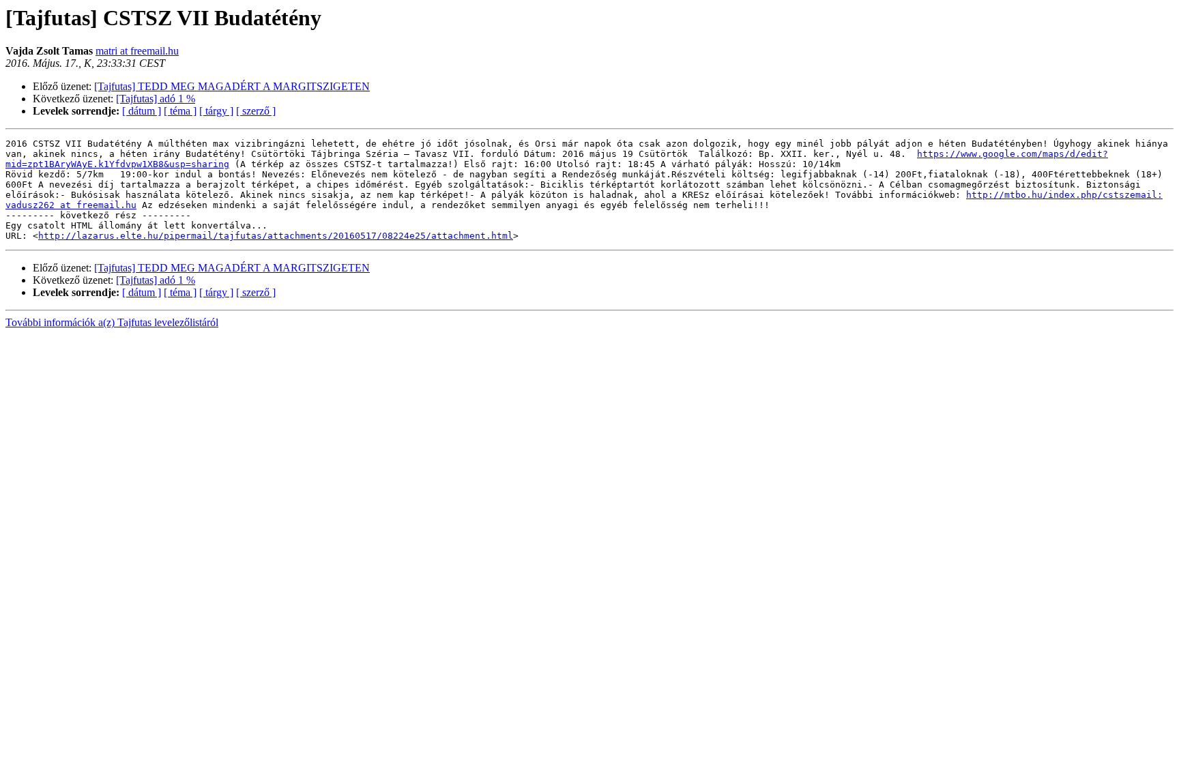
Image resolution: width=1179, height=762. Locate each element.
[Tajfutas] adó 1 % (155, 98)
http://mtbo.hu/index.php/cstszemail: (1064, 195)
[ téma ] (180, 111)
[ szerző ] (256, 111)
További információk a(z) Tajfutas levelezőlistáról (111, 322)
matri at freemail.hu (137, 51)
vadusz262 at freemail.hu (70, 205)
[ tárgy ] (216, 111)
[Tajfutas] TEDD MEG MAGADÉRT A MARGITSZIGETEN (232, 86)
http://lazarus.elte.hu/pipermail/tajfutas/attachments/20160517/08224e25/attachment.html (275, 236)
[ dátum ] (141, 111)
